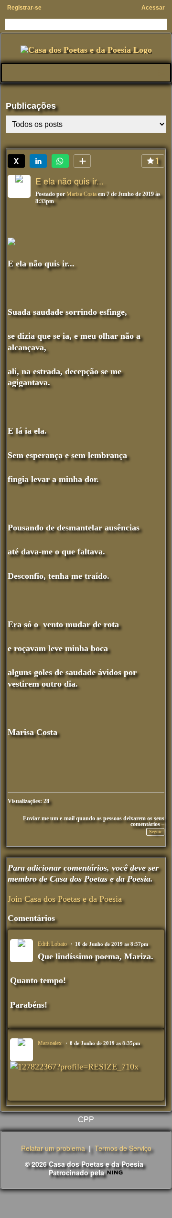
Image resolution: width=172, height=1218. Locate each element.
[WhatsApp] (60, 161)
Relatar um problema (53, 1148)
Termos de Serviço (123, 1148)
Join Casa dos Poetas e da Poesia (65, 899)
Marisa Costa (81, 194)
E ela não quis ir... (69, 180)
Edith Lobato (52, 944)
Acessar (153, 7)
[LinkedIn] (38, 161)
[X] (16, 161)
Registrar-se (24, 7)
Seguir (155, 831)
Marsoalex (50, 1043)
